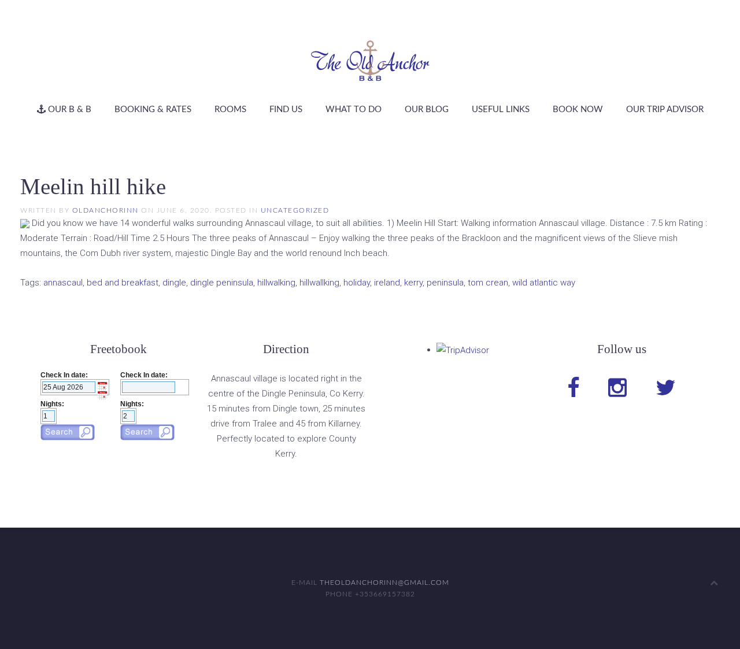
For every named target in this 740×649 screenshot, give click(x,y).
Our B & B (68, 109)
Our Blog (427, 109)
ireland (387, 282)
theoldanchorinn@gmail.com (384, 582)
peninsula (445, 282)
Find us (285, 109)
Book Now (578, 109)
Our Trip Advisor (665, 109)
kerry (413, 282)
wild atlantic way (543, 282)
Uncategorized (295, 210)
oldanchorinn (105, 210)
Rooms (230, 109)
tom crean (488, 282)
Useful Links (501, 109)
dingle (174, 282)
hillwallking (319, 282)
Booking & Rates (152, 109)
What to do (353, 109)
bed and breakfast (122, 282)
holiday (356, 282)
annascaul (63, 282)
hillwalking (276, 282)
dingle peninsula (221, 282)
